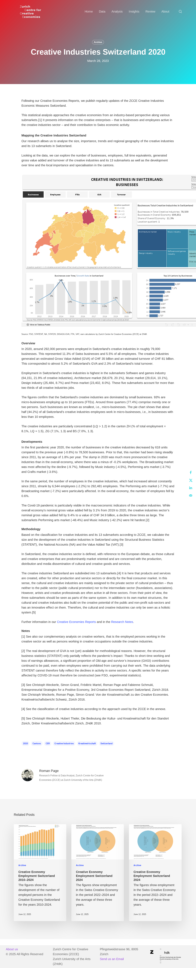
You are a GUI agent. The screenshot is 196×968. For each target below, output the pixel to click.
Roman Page (49, 771)
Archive (98, 42)
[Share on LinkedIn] (190, 488)
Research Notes (122, 622)
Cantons (36, 743)
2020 (25, 743)
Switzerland (106, 743)
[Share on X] (190, 480)
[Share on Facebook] (190, 472)
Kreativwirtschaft (87, 743)
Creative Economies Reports (76, 622)
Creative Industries (64, 743)
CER (48, 743)
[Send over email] (190, 495)
